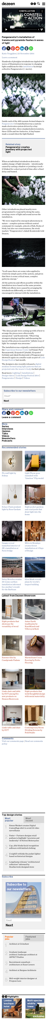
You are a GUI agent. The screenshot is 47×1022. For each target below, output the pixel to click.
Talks (5, 433)
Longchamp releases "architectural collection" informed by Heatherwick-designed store (24, 863)
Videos (27, 378)
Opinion (6, 431)
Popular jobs (9, 938)
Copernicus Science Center (17, 349)
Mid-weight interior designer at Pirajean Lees (23, 979)
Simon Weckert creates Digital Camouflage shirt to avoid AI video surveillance (24, 826)
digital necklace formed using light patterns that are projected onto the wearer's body (21, 366)
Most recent (29, 819)
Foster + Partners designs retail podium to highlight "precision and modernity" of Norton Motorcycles (24, 836)
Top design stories (12, 815)
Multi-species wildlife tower (34, 1003)
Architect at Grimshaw (19, 944)
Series (5, 426)
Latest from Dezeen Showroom (18, 596)
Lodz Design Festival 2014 (27, 375)
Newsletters (8, 438)
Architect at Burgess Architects (22, 970)
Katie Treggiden (9, 53)
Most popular (9, 819)
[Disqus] (23, 777)
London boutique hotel (9, 1003)
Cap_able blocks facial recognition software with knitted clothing (24, 846)
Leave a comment (9, 57)
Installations (27, 373)
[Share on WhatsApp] (31, 48)
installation (28, 66)
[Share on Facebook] (4, 48)
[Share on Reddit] (17, 48)
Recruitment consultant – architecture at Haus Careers (22, 963)
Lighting (16, 373)
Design (19, 378)
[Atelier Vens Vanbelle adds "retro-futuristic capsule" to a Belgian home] (34, 4)
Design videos (8, 375)
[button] (38, 3)
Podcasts (7, 441)
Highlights (13, 997)
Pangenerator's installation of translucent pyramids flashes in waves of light (22, 40)
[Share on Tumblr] (26, 48)
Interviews (7, 429)
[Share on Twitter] (8, 48)
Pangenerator (8, 123)
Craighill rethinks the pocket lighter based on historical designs (25, 855)
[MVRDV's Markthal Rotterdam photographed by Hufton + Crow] (32, 4)
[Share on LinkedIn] (22, 48)
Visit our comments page (13, 741)
